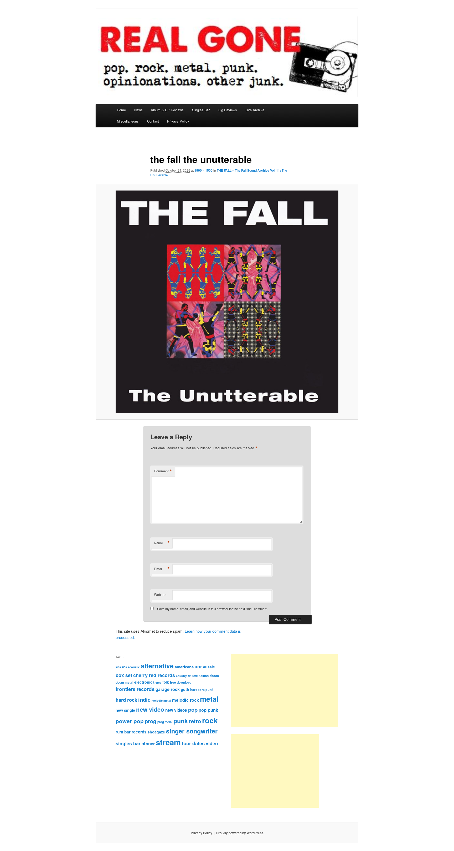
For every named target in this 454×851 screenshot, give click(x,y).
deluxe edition (198, 675)
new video (150, 709)
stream (168, 742)
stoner (148, 743)
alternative (157, 665)
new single (125, 710)
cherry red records (154, 675)
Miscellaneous (128, 121)
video (212, 743)
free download (180, 682)
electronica (144, 682)
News (138, 109)
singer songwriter (192, 731)
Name (162, 543)
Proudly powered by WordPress (240, 833)
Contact (153, 121)
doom (214, 675)
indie (144, 699)
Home (121, 109)
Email (162, 569)
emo (158, 682)
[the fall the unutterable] (227, 302)
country (181, 676)
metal (209, 699)
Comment (163, 471)
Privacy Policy (178, 121)
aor (198, 666)
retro (195, 721)
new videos (176, 710)
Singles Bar (201, 109)
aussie (209, 666)
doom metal (124, 682)
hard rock (126, 699)
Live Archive (254, 109)
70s (118, 667)
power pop (130, 721)
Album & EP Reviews (167, 109)
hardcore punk (202, 689)
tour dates (193, 743)
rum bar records (131, 732)
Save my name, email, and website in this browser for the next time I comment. (212, 608)
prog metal (164, 722)
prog (150, 721)
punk (180, 720)
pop (193, 709)
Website (160, 594)
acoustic (134, 667)
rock (210, 720)
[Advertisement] (284, 690)
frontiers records (135, 689)
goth (185, 689)
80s (124, 667)
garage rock (168, 689)
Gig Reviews (227, 109)
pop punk (208, 710)
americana (184, 667)
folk (165, 682)
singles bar (128, 743)
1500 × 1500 (203, 170)
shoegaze (156, 731)
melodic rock (185, 700)
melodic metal (161, 700)
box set (124, 675)
